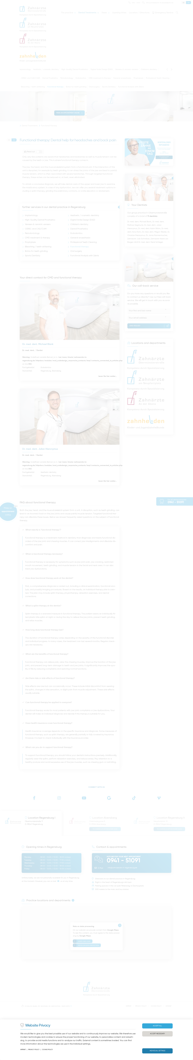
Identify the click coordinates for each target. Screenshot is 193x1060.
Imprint (23, 1049)
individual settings (81, 1044)
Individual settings (157, 1051)
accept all (157, 1026)
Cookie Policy (47, 1049)
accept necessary (157, 1034)
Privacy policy (34, 1049)
